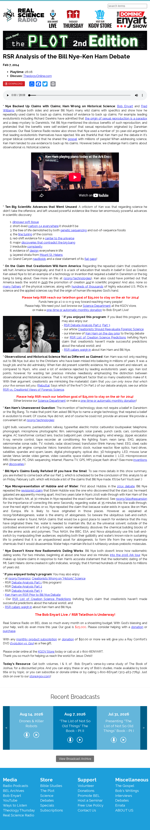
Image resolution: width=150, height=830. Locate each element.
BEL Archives (13, 791)
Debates (47, 800)
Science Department (97, 306)
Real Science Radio (18, 815)
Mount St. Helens (51, 255)
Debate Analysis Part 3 (27, 590)
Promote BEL (89, 796)
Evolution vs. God (22, 643)
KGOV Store (46, 651)
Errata (120, 805)
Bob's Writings (127, 791)
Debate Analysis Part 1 (27, 582)
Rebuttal (44, 385)
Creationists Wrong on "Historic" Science (58, 578)
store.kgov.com (39, 676)
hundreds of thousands (87, 286)
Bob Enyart (125, 106)
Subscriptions (51, 810)
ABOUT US (124, 810)
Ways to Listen (15, 805)
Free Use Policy (90, 805)
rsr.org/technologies (77, 278)
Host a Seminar (90, 800)
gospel (72, 139)
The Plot (47, 791)
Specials (47, 805)
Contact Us (87, 810)
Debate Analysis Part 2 (27, 586)
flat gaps (90, 259)
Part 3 (106, 325)
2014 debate (126, 486)
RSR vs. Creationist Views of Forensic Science (33, 389)
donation (137, 627)
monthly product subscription (36, 639)
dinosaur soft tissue (25, 222)
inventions (140, 460)
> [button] (144, 727)
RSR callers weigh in (77, 349)
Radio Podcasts (15, 786)
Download (15, 83)
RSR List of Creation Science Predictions (98, 337)
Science (46, 796)
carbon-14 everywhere (43, 226)
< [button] (6, 727)
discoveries (16, 464)
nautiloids (39, 259)
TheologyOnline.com (37, 76)
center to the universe (59, 238)
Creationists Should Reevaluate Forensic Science (111, 329)
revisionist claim (32, 490)
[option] (31, 728)
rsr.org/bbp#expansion (131, 498)
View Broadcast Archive (75, 759)
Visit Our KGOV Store (100, 19)
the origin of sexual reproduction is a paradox (116, 118)
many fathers (12, 286)
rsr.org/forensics (19, 578)
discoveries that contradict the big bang (48, 242)
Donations (86, 791)
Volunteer (86, 786)
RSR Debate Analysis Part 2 (82, 325)
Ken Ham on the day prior (102, 333)
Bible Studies (51, 786)
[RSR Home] (23, 15)
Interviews (123, 796)
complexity (34, 246)
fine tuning (25, 234)
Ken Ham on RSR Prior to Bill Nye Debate (33, 595)
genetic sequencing (73, 230)
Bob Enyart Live (53, 19)
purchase (9, 631)
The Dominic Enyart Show (132, 19)
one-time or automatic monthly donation (74, 310)
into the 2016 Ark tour (125, 555)
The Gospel (124, 786)
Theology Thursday (73, 19)
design (34, 250)
